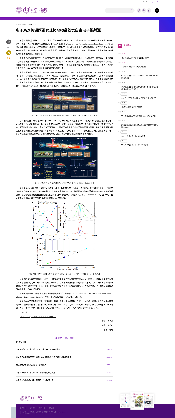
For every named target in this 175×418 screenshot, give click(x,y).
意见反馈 (51, 408)
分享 (8, 58)
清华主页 (144, 1)
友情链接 (32, 408)
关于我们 (23, 408)
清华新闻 (24, 24)
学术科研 (30, 24)
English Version (154, 1)
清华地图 (42, 408)
